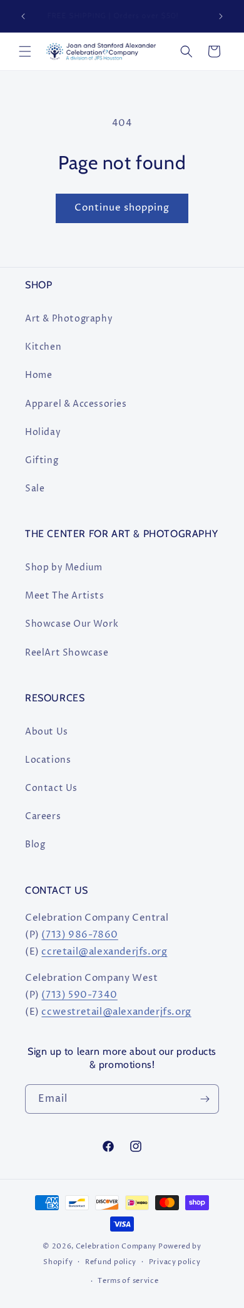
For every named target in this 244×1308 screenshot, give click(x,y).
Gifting (41, 460)
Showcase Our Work (71, 624)
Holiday (43, 432)
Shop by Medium (63, 567)
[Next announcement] (221, 16)
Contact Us (51, 788)
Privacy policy (175, 1262)
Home (38, 375)
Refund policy (110, 1262)
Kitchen (43, 347)
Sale (34, 488)
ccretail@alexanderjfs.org (104, 951)
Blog (35, 844)
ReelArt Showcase (67, 653)
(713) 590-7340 (79, 995)
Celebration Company (116, 1246)
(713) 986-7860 (79, 934)
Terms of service (128, 1280)
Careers (43, 816)
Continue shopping (122, 207)
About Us (46, 732)
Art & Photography (69, 319)
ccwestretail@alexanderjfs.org (116, 1011)
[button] (25, 51)
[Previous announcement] (23, 16)
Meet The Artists (64, 596)
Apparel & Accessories (76, 404)
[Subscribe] (204, 1099)
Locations (48, 760)
